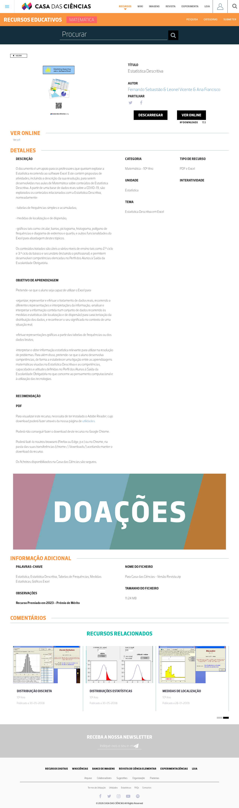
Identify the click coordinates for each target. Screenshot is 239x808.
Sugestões (122, 778)
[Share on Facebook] (141, 103)
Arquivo (88, 778)
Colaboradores (104, 778)
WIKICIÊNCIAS (80, 768)
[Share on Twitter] (130, 103)
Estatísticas (126, 787)
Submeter (230, 19)
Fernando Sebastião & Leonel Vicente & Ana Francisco (174, 89)
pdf (18, 139)
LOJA (194, 768)
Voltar (19, 55)
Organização (138, 778)
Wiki (140, 6)
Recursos (125, 6)
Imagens (154, 6)
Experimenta (189, 6)
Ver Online (191, 115)
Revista (171, 6)
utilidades (88, 421)
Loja (207, 6)
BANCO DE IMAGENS (103, 768)
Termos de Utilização (97, 787)
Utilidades (113, 787)
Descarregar (150, 115)
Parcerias (154, 778)
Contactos (146, 787)
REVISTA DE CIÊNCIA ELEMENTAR (137, 768)
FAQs (136, 787)
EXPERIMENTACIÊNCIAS (174, 768)
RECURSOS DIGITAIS (56, 768)
